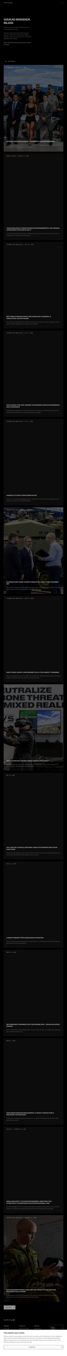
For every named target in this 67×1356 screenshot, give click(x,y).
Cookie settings (32, 1352)
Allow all (32, 1347)
